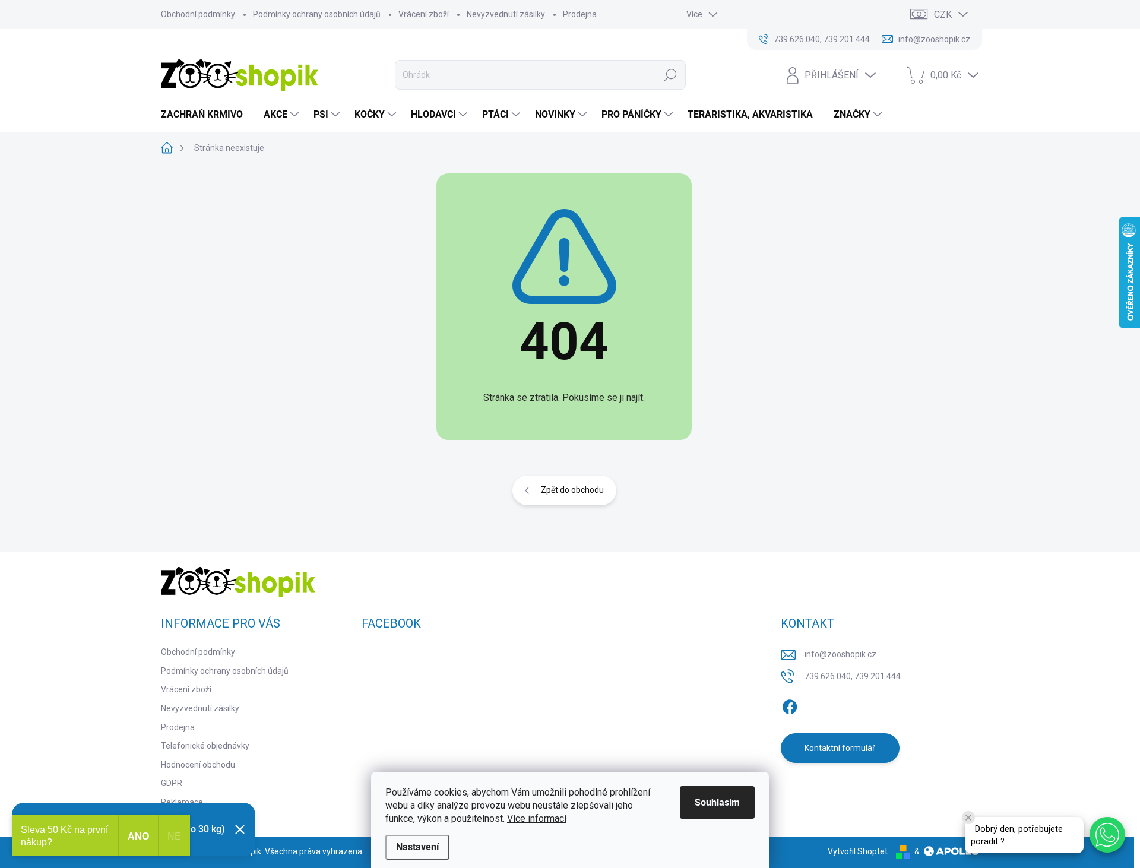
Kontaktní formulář (840, 748)
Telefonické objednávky (205, 745)
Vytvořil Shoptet (858, 851)
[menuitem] (206, 114)
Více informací (536, 818)
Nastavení (417, 847)
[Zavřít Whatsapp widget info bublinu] (968, 817)
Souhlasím (717, 802)
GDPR (171, 783)
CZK (943, 14)
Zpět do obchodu (572, 490)
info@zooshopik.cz (840, 654)
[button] (1107, 835)
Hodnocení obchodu (198, 764)
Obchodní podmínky (198, 14)
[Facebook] (790, 705)
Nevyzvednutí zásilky (506, 14)
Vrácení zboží (423, 14)
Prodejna (580, 14)
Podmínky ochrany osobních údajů (317, 14)
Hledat (670, 75)
